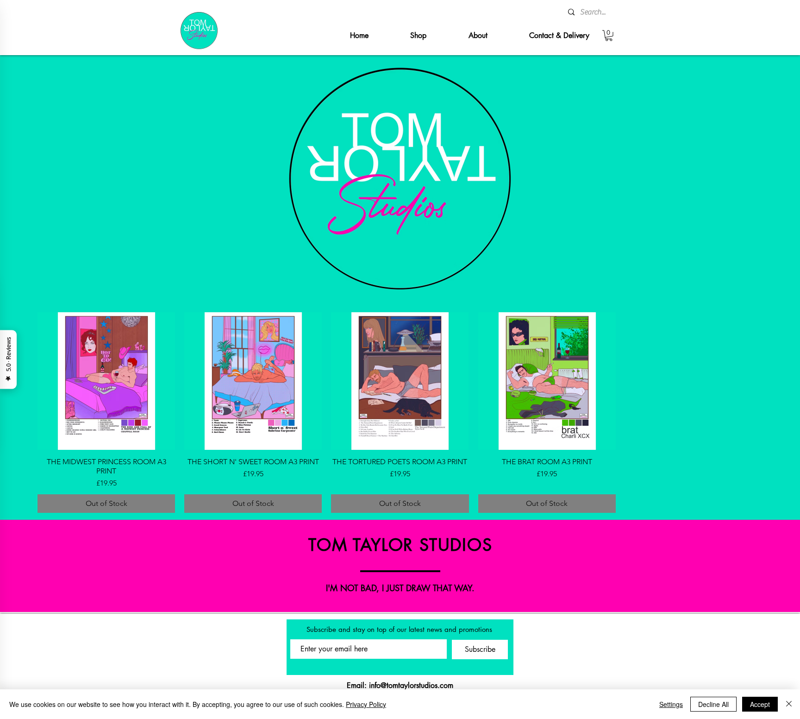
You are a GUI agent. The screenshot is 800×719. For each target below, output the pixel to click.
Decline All (713, 704)
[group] (400, 412)
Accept (760, 704)
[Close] (788, 704)
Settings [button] (671, 704)
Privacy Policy (366, 704)
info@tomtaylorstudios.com (411, 685)
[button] (608, 35)
